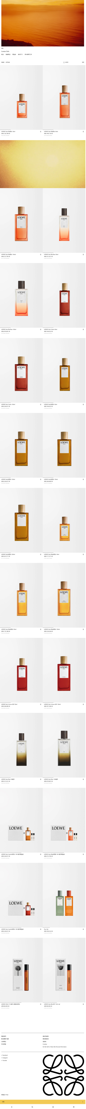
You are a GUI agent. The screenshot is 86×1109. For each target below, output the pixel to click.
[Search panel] (32, 1107)
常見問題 (3, 1039)
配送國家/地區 (5, 1034)
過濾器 (2, 62)
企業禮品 (3, 1037)
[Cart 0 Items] (73, 1107)
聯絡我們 (3, 1031)
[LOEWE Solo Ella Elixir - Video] (42, 164)
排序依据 (8, 62)
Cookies (45, 1039)
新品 (2, 54)
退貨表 (44, 1037)
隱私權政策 (46, 1034)
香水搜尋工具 (28, 54)
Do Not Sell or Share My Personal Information (55, 1042)
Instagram (5, 1053)
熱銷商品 (8, 54)
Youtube (5, 1056)
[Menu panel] (11, 1107)
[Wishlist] (53, 1107)
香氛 (2, 48)
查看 (83, 62)
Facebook (5, 1050)
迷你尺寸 (20, 54)
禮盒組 (14, 54)
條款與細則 (46, 1031)
